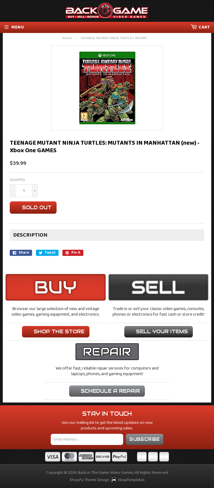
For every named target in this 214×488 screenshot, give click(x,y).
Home (67, 38)
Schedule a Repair (110, 391)
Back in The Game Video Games (105, 472)
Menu (17, 27)
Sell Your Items (162, 331)
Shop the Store (59, 331)
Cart (204, 27)
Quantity (17, 180)
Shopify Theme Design (89, 480)
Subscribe (144, 439)
